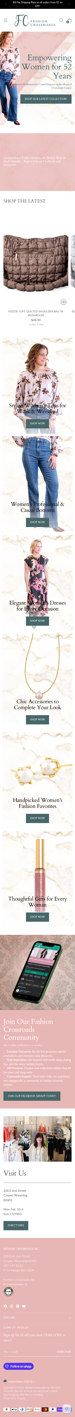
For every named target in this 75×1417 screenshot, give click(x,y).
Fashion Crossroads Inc (37, 1387)
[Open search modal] (61, 20)
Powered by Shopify (14, 1398)
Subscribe (64, 1351)
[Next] (69, 4)
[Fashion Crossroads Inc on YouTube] (24, 1306)
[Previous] (6, 4)
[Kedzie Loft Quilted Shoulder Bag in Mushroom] (35, 258)
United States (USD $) (20, 1381)
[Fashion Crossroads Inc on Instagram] (12, 1306)
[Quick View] (63, 302)
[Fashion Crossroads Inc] (35, 20)
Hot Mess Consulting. (31, 1394)
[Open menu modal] (5, 20)
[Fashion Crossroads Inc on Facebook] (5, 1306)
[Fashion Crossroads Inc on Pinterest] (18, 1306)
